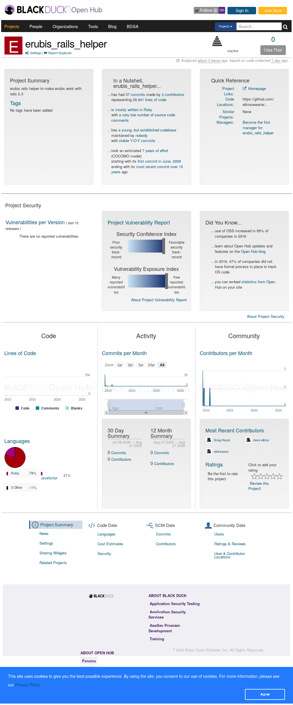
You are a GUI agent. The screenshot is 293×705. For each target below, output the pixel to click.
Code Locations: (225, 101)
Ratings (214, 464)
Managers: (225, 122)
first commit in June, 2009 (159, 161)
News (44, 533)
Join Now (273, 10)
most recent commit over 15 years (147, 169)
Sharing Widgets (53, 553)
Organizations (65, 26)
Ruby (15, 472)
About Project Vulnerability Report (159, 299)
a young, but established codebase (147, 130)
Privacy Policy (27, 685)
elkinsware (221, 451)
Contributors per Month (226, 353)
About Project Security (265, 316)
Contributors (121, 459)
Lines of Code (20, 353)
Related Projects (53, 562)
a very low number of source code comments (143, 117)
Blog (112, 26)
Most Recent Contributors (234, 430)
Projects (11, 26)
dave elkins (261, 440)
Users (219, 534)
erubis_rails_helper (66, 43)
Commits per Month (124, 353)
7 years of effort (155, 150)
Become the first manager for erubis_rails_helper (258, 127)
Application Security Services (167, 614)
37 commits (135, 94)
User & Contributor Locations (229, 555)
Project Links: (228, 91)
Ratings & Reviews (230, 543)
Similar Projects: (226, 114)
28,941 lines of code (149, 99)
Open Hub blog (253, 251)
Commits (118, 452)
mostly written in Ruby (133, 109)
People (35, 26)
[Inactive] (217, 41)
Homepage (256, 88)
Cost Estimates (110, 543)
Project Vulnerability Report (139, 222)
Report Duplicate (60, 52)
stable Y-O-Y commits (137, 140)
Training (157, 638)
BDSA (132, 26)
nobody (142, 135)
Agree (265, 694)
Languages (17, 440)
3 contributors (173, 94)
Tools (93, 26)
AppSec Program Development (164, 628)
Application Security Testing (175, 603)
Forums (89, 660)
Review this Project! (258, 485)
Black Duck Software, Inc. (207, 650)
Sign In (242, 10)
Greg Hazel (222, 440)
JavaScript (49, 477)
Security (104, 553)
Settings (35, 52)
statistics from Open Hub (245, 284)
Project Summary (56, 524)
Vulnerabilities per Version (35, 222)
